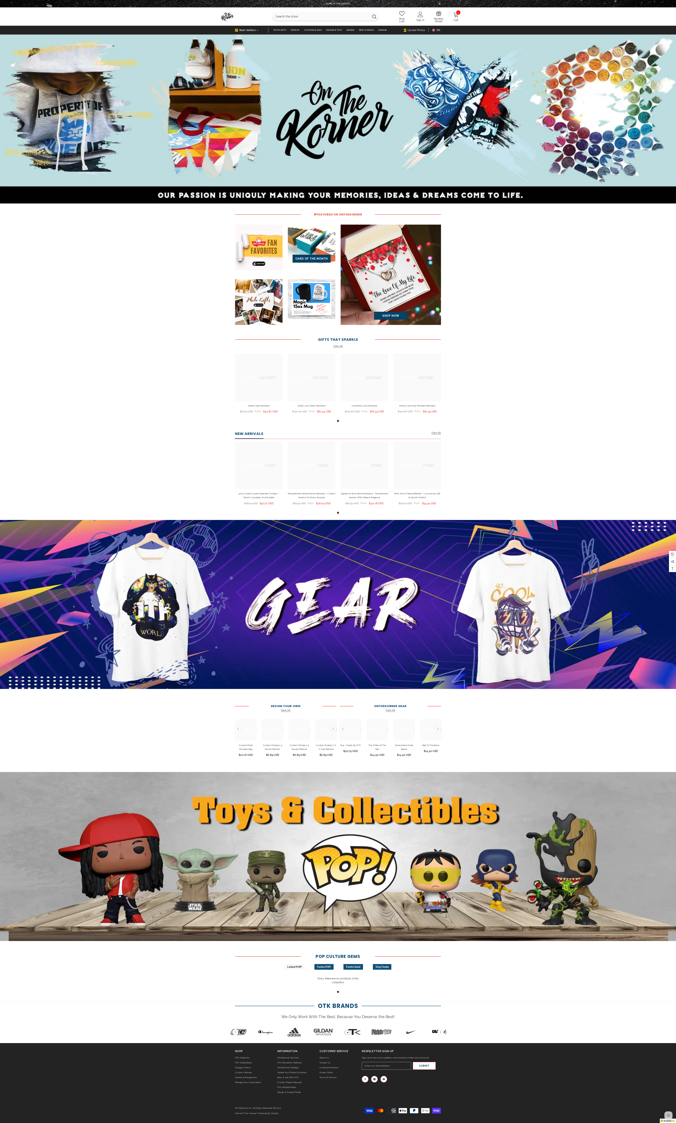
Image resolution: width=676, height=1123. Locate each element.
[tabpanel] (258, 385)
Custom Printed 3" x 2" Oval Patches (326, 747)
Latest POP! (294, 966)
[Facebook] (365, 1079)
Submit (424, 1065)
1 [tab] (338, 421)
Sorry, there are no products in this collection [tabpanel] (337, 980)
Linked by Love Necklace (364, 405)
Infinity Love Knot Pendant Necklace (417, 405)
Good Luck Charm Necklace (312, 405)
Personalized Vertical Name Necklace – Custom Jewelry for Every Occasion (311, 495)
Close (439, 3)
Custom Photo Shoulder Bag (246, 747)
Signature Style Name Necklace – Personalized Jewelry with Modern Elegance (364, 495)
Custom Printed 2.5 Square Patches (299, 747)
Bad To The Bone (431, 745)
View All (338, 346)
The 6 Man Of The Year (377, 747)
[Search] (326, 16)
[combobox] (321, 16)
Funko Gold (353, 966)
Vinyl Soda (382, 966)
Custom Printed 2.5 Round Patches (272, 747)
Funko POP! (324, 966)
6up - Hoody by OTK (350, 745)
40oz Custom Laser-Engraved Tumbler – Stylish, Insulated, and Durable (259, 495)
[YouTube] (383, 1079)
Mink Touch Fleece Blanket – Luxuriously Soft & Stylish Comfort (417, 495)
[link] (338, 604)
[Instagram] (374, 1079)
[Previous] (238, 729)
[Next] (333, 729)
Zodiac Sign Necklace (259, 405)
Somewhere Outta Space (404, 747)
